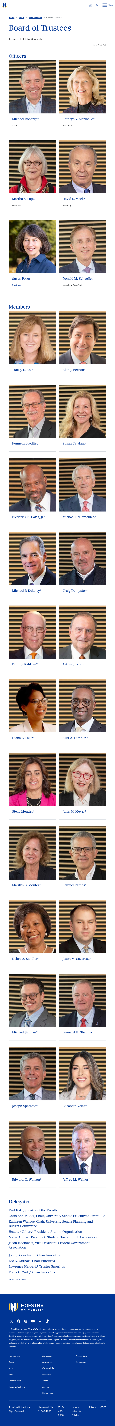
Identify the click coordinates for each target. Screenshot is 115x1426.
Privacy (92, 1407)
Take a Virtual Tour (17, 1386)
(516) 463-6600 (61, 1411)
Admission (47, 1355)
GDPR (103, 1407)
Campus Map (15, 1380)
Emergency (81, 1361)
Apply (11, 1361)
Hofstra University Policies (76, 1411)
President (16, 285)
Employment (48, 1392)
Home (11, 17)
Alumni (45, 1386)
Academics (47, 1361)
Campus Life (48, 1368)
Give (11, 1374)
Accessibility (82, 1355)
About (21, 17)
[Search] (97, 5)
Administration (35, 17)
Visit (11, 1368)
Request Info (14, 1355)
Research (46, 1374)
